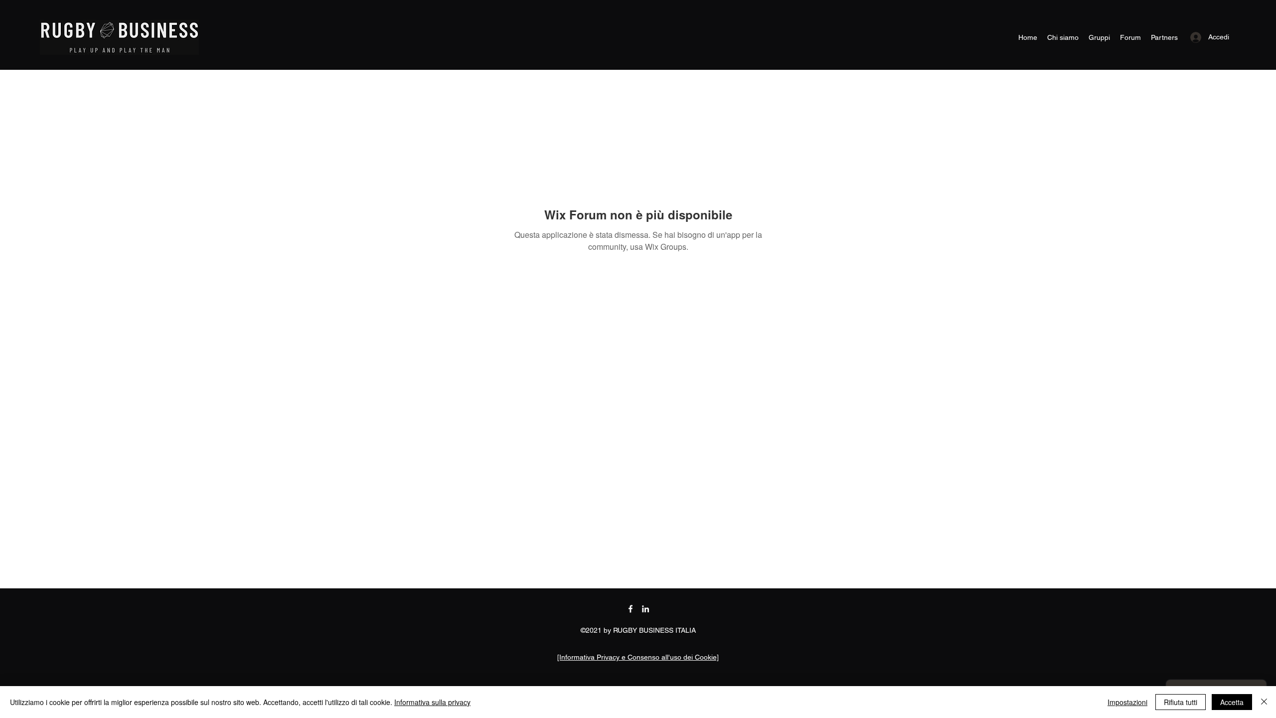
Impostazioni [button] (1127, 702)
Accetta (1232, 702)
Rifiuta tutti (1180, 702)
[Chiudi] (1264, 702)
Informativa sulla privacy (432, 702)
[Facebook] (631, 609)
